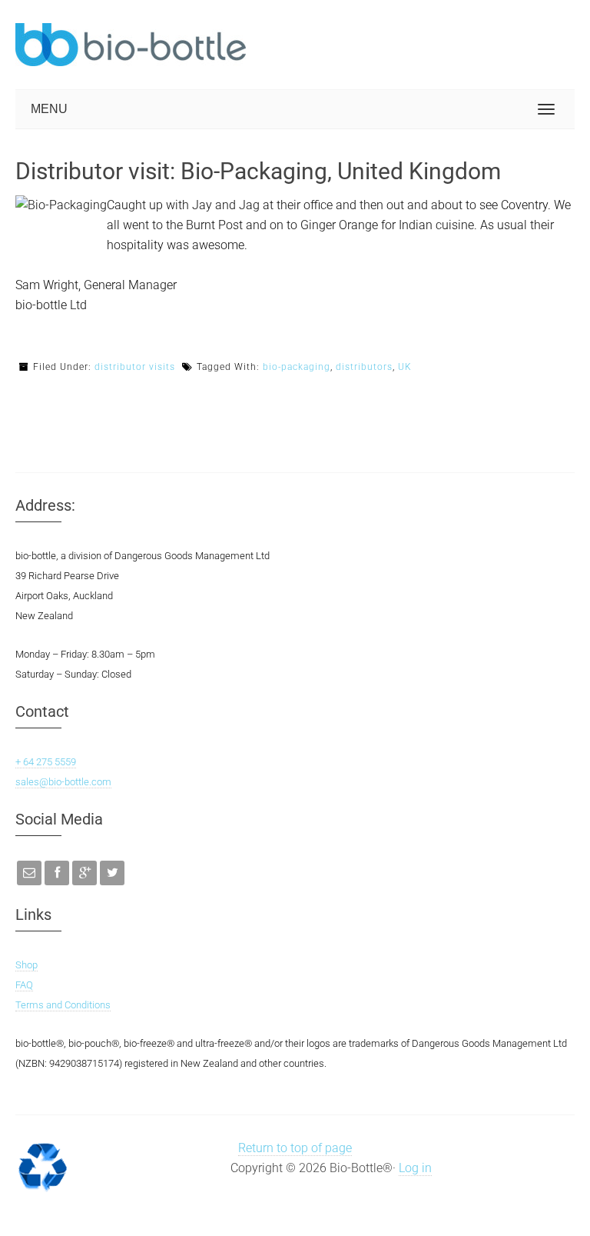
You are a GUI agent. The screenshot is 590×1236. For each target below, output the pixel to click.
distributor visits (134, 366)
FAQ (24, 985)
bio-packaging (296, 366)
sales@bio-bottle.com (63, 782)
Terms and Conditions (63, 1005)
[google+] (84, 873)
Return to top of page (295, 1148)
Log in (415, 1168)
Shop (26, 965)
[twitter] (112, 873)
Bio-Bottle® (130, 44)
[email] (29, 873)
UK (405, 366)
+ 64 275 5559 (45, 762)
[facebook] (57, 873)
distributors (364, 366)
